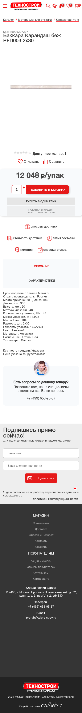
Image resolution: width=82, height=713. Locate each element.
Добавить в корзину (48, 189)
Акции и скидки (41, 561)
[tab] (41, 266)
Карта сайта (41, 578)
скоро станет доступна (41, 211)
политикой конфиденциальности (55, 498)
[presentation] (41, 266)
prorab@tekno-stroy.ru (41, 617)
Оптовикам (41, 572)
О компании (41, 523)
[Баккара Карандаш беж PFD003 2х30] (41, 86)
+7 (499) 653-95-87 (41, 398)
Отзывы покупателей (41, 566)
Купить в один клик (41, 201)
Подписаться (45, 478)
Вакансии (41, 546)
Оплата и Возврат (41, 535)
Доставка (41, 529)
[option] (41, 86)
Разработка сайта (30, 706)
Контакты (41, 541)
